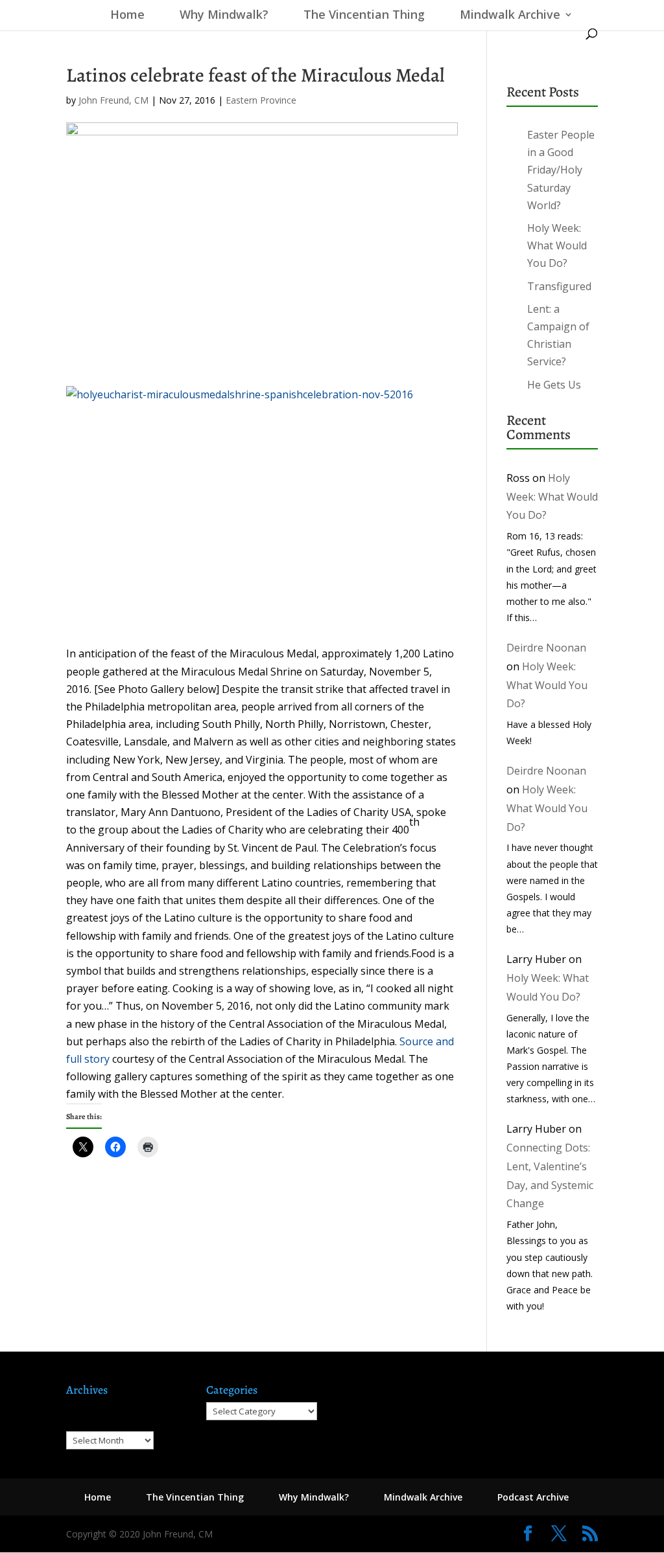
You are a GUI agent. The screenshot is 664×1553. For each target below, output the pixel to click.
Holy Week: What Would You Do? (557, 245)
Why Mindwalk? (224, 16)
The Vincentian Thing (364, 16)
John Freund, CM (113, 100)
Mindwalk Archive (510, 16)
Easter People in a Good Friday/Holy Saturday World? (561, 170)
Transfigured (559, 286)
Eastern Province (261, 100)
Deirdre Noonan (546, 647)
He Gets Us (554, 385)
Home (124, 16)
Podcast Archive (533, 1497)
